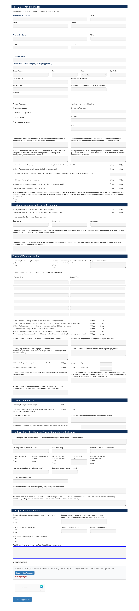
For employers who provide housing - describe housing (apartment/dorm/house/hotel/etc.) (48, 438)
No (122, 165)
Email (15, 23)
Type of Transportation (70, 527)
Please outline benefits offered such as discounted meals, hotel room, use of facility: (40, 373)
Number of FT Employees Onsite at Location (88, 85)
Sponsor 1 (17, 221)
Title (92, 15)
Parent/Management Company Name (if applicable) (32, 64)
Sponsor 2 (56, 221)
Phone (73, 23)
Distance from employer (22, 477)
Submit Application (22, 599)
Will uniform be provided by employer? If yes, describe (92, 339)
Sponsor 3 (94, 221)
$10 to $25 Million (22, 117)
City (53, 71)
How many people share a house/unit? (28, 468)
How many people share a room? (64, 468)
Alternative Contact (20, 35)
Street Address (19, 71)
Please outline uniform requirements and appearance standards (37, 339)
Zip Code (113, 71)
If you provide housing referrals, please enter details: (92, 416)
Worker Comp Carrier (79, 78)
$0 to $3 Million (21, 108)
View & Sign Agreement (25, 573)
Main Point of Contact (21, 15)
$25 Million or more (22, 122)
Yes (113, 165)
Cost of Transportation (99, 527)
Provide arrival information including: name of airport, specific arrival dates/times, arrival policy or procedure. (83, 516)
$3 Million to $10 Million (24, 113)
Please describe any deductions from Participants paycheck (94, 349)
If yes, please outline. (98, 261)
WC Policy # (17, 85)
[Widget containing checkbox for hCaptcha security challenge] (30, 588)
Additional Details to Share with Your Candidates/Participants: (37, 545)
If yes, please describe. (22, 416)
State (83, 71)
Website (16, 93)
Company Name (19, 56)
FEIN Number (18, 78)
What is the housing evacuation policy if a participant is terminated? (40, 487)
